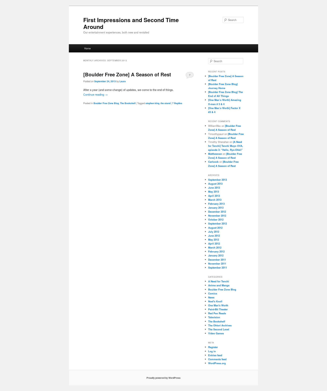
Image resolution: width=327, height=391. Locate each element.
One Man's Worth (218, 305)
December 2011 (217, 259)
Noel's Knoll (215, 301)
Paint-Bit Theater (218, 309)
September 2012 (217, 223)
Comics (212, 293)
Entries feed (215, 355)
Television (214, 317)
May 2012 (213, 239)
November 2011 (217, 263)
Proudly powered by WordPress (163, 377)
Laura (122, 81)
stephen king (152, 103)
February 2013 (216, 203)
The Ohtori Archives (220, 325)
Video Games (216, 333)
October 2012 (215, 219)
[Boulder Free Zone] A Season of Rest (127, 74)
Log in (212, 351)
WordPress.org (217, 363)
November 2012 (217, 215)
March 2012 (214, 247)
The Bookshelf (127, 103)
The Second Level (218, 329)
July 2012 (213, 231)
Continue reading (95, 94)
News (211, 297)
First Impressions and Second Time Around (131, 23)
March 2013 (214, 199)
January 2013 (215, 207)
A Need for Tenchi (218, 281)
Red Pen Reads (217, 313)
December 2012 (217, 211)
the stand (165, 103)
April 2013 (214, 195)
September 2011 (217, 267)
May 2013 (213, 191)
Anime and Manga (218, 285)
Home (87, 48)
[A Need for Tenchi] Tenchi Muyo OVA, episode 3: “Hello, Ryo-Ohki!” (225, 146)
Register (213, 347)
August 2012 (215, 227)
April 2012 (214, 243)
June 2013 (214, 187)
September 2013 (217, 179)
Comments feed (217, 359)
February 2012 (216, 251)
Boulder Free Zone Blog (106, 103)
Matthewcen (215, 154)
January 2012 (215, 255)
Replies (177, 103)
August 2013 (215, 183)
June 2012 (214, 235)
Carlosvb (213, 161)
